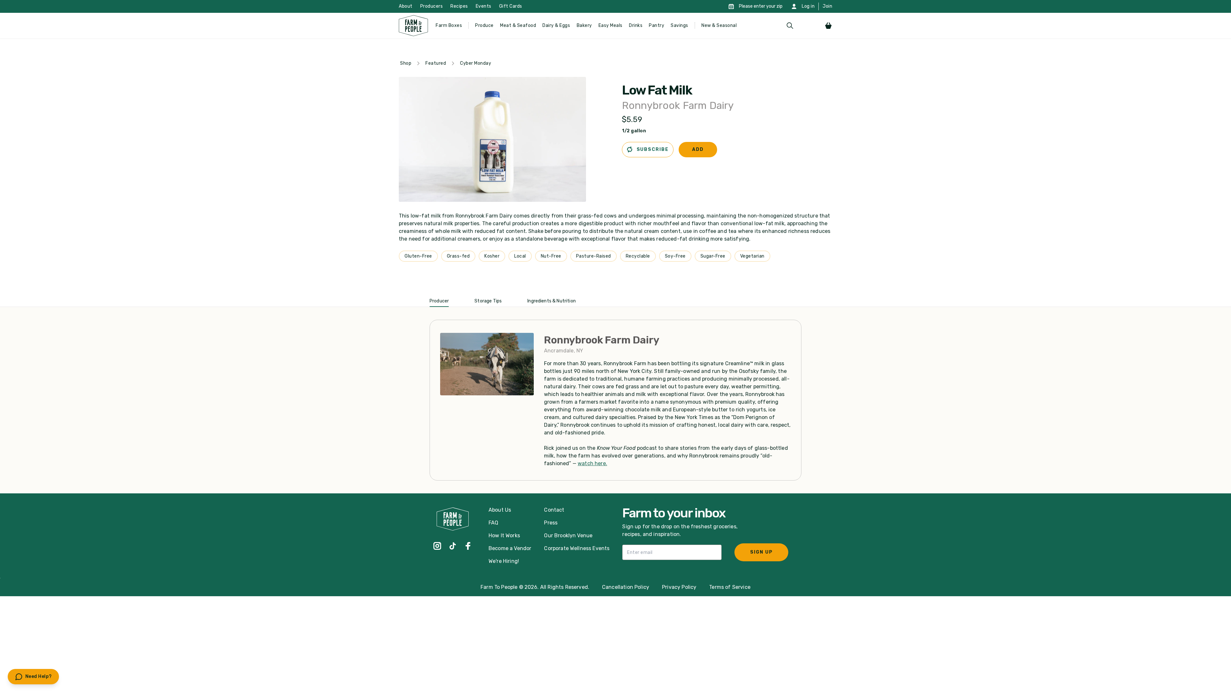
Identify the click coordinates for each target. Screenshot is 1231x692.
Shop (405, 63)
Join (827, 6)
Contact (554, 510)
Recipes (459, 6)
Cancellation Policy (625, 587)
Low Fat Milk (657, 90)
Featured (435, 63)
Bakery (584, 25)
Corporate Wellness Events (576, 548)
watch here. (592, 463)
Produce (484, 25)
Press (550, 523)
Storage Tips (488, 301)
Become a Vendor (510, 548)
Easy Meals (611, 25)
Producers (431, 6)
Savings (679, 25)
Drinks (635, 25)
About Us (500, 510)
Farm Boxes (449, 25)
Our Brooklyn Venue (568, 535)
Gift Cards (510, 6)
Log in (808, 6)
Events (483, 6)
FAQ (493, 523)
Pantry (656, 25)
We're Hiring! (504, 561)
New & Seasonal (719, 25)
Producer (439, 301)
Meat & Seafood (518, 25)
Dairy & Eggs (556, 25)
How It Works (504, 535)
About (406, 6)
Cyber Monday (475, 63)
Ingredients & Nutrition (551, 301)
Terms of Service (729, 587)
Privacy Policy (679, 587)
